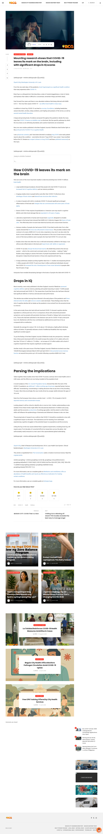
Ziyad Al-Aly (17, 82)
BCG (34, 44)
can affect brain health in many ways (50, 104)
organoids (50, 218)
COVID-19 (33, 89)
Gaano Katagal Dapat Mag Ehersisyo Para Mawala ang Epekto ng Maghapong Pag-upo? (21, 594)
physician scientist (23, 134)
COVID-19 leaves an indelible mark (30, 120)
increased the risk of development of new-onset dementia (42, 265)
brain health (17, 182)
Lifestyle (59, 830)
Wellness (32, 505)
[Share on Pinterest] (49, 44)
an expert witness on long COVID (39, 139)
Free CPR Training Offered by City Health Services (39, 700)
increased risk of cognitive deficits (26, 189)
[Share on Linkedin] (51, 44)
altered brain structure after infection (46, 196)
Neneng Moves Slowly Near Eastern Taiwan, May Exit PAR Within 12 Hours (88, 740)
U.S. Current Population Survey (37, 384)
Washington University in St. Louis (31, 82)
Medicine (30, 54)
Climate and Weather (91, 828)
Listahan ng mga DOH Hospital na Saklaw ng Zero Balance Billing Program (21, 557)
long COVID (55, 134)
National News (80, 828)
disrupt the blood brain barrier (37, 249)
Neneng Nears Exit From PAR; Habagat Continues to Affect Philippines (89, 748)
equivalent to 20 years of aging (50, 213)
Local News (39, 659)
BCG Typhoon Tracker (71, 2)
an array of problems (47, 108)
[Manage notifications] (99, 831)
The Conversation (38, 453)
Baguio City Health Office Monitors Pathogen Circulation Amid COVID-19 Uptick (40, 665)
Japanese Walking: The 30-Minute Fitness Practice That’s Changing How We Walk (56, 594)
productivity (32, 410)
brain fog (42, 87)
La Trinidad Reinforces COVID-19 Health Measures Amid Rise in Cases (40, 629)
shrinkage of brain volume (24, 196)
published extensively (61, 139)
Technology (88, 830)
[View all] (86, 765)
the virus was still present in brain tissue (41, 230)
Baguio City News (13, 535)
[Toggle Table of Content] (15, 161)
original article (18, 455)
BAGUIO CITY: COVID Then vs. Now (26, 514)
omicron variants (36, 301)
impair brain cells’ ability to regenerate (53, 244)
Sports (95, 830)
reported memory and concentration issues (27, 400)
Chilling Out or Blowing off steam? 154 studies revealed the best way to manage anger (57, 516)
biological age (48, 481)
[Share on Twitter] (46, 44)
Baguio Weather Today (53, 2)
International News (69, 830)
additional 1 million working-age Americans (41, 386)
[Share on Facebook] (44, 44)
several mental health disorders (23, 113)
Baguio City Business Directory (32, 2)
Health (26, 505)
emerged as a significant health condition (57, 87)
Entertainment (79, 830)
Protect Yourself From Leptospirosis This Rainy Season (57, 558)
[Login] (100, 3)
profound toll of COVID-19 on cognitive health (30, 130)
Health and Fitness (20, 54)
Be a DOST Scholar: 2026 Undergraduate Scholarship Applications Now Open (89, 731)
